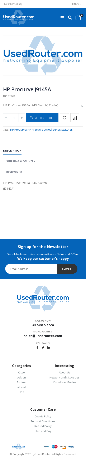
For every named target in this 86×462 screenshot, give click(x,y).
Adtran (21, 377)
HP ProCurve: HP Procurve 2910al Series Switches (41, 129)
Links (75, 4)
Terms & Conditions (43, 421)
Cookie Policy (43, 416)
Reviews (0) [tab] (14, 172)
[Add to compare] (74, 117)
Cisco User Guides (64, 382)
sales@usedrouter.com (43, 335)
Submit (66, 268)
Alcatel (21, 387)
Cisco (21, 372)
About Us (64, 372)
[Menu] (62, 18)
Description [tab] (12, 150)
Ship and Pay (43, 431)
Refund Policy (43, 426)
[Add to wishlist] (64, 117)
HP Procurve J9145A (27, 89)
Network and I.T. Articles (64, 377)
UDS (21, 392)
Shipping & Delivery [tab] (20, 161)
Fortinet (21, 382)
